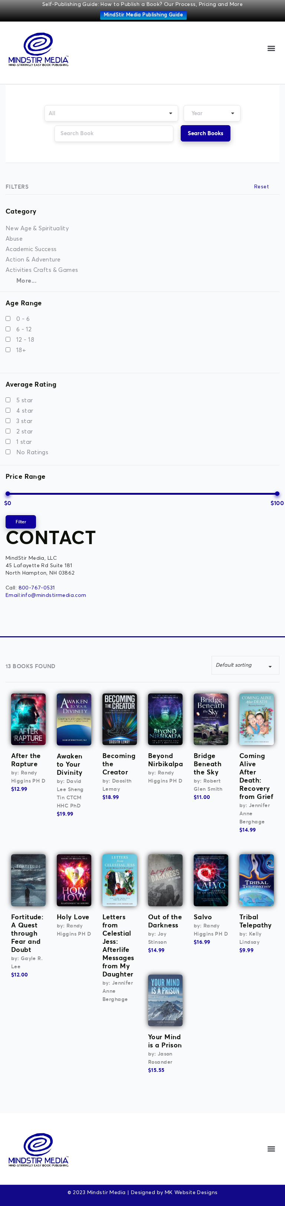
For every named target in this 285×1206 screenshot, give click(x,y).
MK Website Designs (191, 1192)
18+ (21, 350)
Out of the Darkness (165, 921)
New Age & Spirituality (37, 228)
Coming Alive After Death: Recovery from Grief (256, 776)
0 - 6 (23, 319)
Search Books (205, 133)
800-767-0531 (37, 588)
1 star (24, 442)
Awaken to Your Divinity (70, 764)
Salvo (203, 917)
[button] (271, 48)
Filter (21, 521)
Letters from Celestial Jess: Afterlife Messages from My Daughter (118, 945)
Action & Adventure (33, 260)
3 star (24, 421)
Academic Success (31, 249)
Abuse (14, 239)
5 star (24, 400)
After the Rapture (26, 759)
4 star (24, 411)
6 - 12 (24, 329)
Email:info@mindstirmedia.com (46, 595)
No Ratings (32, 452)
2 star (24, 432)
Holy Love (73, 917)
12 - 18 (25, 340)
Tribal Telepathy (255, 921)
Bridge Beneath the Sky (208, 763)
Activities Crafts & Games (42, 270)
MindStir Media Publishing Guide (143, 15)
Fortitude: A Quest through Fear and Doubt (27, 933)
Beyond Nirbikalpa (165, 759)
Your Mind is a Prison (165, 1041)
